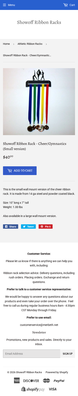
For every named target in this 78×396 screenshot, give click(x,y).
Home (6, 43)
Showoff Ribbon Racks (39, 22)
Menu (11, 5)
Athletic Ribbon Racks (30, 43)
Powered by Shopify (57, 372)
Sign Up (67, 353)
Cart (72, 5)
